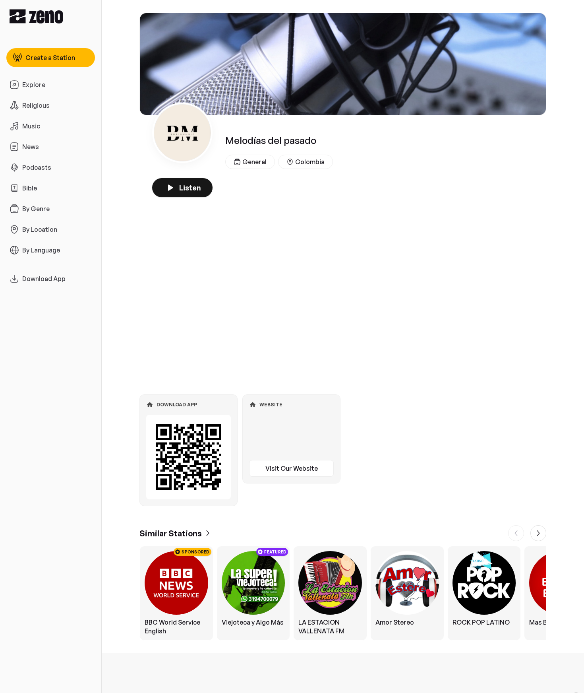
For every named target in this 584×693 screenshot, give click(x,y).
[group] (342, 593)
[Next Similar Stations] (538, 533)
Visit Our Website (291, 468)
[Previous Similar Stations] (516, 533)
